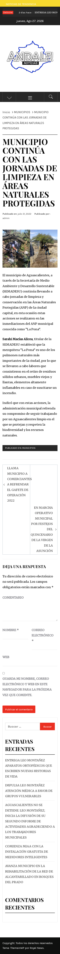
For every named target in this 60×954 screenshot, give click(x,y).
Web (5, 657)
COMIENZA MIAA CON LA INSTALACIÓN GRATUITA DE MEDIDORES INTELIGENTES (26, 851)
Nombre (10, 630)
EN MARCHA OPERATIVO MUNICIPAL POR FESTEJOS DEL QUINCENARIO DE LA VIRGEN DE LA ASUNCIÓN (42, 529)
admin (6, 218)
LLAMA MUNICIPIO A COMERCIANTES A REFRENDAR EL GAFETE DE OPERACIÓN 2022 (19, 484)
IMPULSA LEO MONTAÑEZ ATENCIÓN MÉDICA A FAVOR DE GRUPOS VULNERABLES (28, 790)
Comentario (13, 597)
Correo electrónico (40, 635)
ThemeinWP (17, 948)
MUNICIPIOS (29, 448)
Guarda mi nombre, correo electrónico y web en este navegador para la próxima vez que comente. (27, 687)
